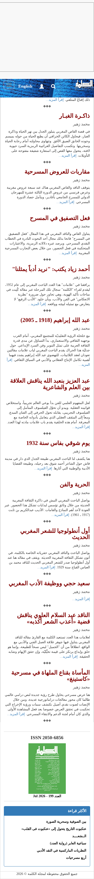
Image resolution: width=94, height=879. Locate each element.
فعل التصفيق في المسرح (60, 218)
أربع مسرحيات (76, 858)
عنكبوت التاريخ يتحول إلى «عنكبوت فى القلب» (53, 829)
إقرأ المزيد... (55, 100)
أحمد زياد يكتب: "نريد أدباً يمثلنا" (51, 269)
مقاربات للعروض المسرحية (57, 171)
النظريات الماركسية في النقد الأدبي (61, 850)
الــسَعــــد (79, 836)
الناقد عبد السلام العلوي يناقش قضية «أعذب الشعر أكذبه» (53, 618)
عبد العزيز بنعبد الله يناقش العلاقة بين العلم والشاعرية (50, 384)
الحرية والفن (75, 484)
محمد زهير (81, 124)
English (25, 86)
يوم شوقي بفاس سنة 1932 (58, 443)
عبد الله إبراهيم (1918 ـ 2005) (55, 320)
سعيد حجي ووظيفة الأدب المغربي (49, 583)
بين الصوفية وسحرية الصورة (66, 821)
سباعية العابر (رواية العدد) (68, 843)
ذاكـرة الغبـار (74, 116)
